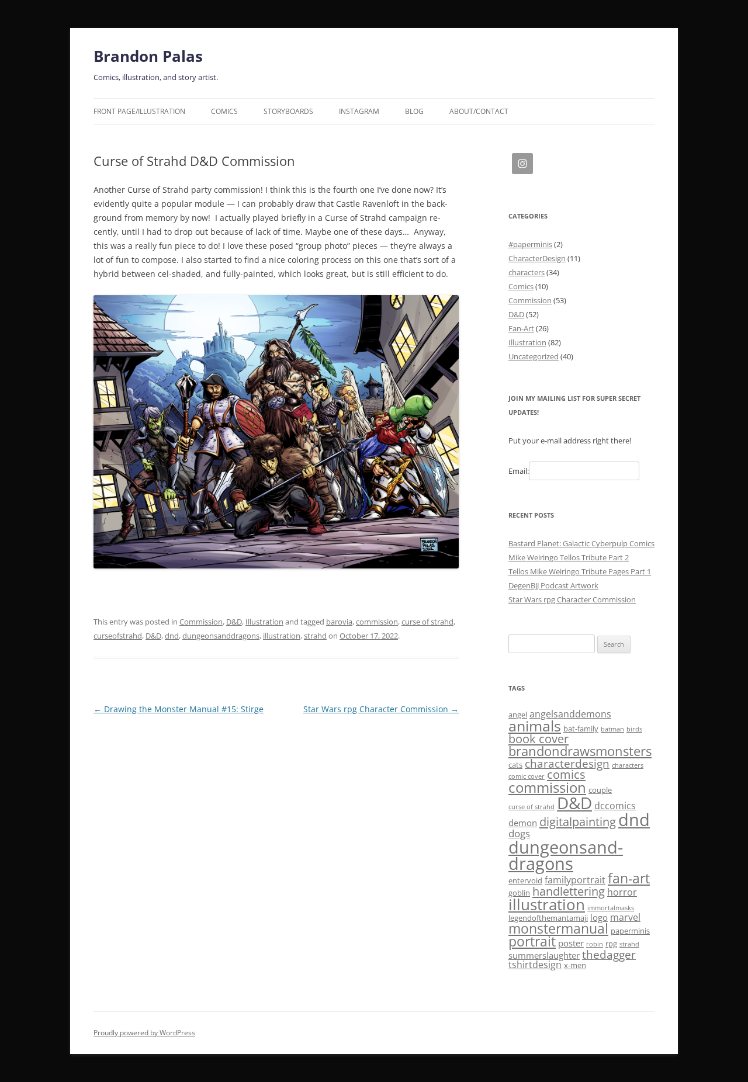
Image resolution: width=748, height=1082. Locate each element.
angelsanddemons (570, 714)
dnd (172, 635)
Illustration (264, 621)
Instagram (359, 111)
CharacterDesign (537, 258)
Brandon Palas (148, 56)
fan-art (629, 878)
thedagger (609, 954)
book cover (538, 739)
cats (515, 765)
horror (622, 892)
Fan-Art (521, 328)
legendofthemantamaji (548, 918)
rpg (611, 943)
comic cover (526, 776)
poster (571, 943)
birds (634, 729)
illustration (281, 635)
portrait (532, 941)
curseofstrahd (118, 635)
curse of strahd (427, 621)
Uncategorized (533, 356)
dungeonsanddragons (220, 635)
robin (594, 944)
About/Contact (478, 111)
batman (612, 729)
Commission (201, 621)
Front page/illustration (139, 111)
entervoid (525, 880)
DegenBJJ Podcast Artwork (553, 585)
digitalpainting (577, 822)
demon (522, 822)
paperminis (630, 930)
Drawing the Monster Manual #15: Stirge (179, 709)
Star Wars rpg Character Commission (381, 709)
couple (600, 790)
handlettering (568, 891)
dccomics (615, 805)
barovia (339, 621)
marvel (625, 917)
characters (526, 272)
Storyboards (288, 111)
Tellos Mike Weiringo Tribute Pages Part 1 (579, 571)
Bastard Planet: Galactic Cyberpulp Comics (581, 543)
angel (517, 714)
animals (534, 726)
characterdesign (567, 763)
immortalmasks (610, 908)
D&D (234, 621)
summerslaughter (544, 955)
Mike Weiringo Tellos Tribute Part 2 (568, 557)
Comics (224, 111)
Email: (518, 471)
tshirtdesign (535, 964)
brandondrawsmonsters (580, 751)
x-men (575, 965)
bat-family (580, 728)
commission (377, 621)
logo (599, 917)
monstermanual (558, 928)
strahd (315, 635)
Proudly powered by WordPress (144, 1033)
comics (566, 774)
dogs (519, 833)
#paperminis (530, 244)
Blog (414, 111)
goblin (519, 892)
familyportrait (575, 879)
